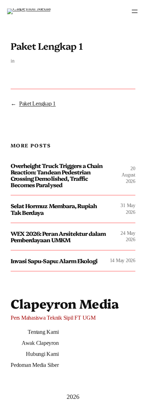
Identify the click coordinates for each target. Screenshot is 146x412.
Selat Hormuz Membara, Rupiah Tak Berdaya (54, 208)
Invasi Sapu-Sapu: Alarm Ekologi (54, 261)
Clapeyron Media (65, 303)
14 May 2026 (122, 260)
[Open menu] (134, 11)
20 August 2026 (128, 175)
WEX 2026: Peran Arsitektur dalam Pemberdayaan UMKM (58, 236)
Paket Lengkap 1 (37, 104)
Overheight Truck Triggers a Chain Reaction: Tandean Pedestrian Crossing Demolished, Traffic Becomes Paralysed (56, 175)
